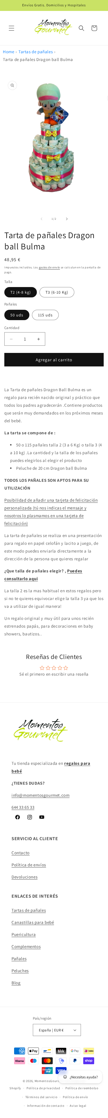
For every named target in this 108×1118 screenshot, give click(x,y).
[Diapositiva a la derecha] (66, 219)
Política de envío (75, 1097)
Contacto (21, 852)
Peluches (20, 970)
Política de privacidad (43, 1088)
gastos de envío (49, 267)
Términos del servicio (41, 1097)
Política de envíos (29, 864)
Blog (16, 982)
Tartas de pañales (35, 51)
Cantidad (11, 327)
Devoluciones (24, 877)
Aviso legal (78, 1106)
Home (8, 51)
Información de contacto (46, 1106)
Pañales (19, 958)
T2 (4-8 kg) (20, 292)
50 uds (16, 315)
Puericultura (24, 934)
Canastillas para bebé (33, 922)
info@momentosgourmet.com (40, 795)
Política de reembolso (81, 1088)
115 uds (45, 315)
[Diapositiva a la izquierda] (41, 219)
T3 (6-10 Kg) (57, 292)
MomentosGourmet (49, 1081)
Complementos (26, 946)
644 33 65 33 (23, 807)
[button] (11, 28)
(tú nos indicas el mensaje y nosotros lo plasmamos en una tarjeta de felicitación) (45, 515)
